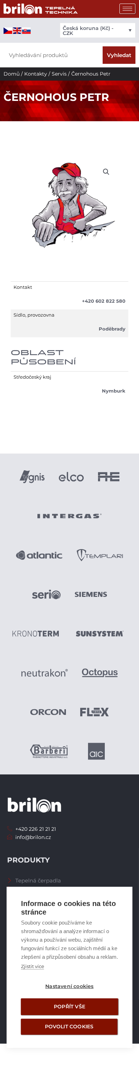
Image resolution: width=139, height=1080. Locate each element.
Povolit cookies (69, 1026)
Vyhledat (119, 55)
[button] (106, 171)
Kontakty (35, 74)
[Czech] (8, 30)
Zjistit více (32, 966)
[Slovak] (26, 30)
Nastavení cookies (69, 986)
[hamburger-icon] (127, 9)
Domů (12, 74)
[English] (17, 30)
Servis (59, 74)
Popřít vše (69, 1006)
